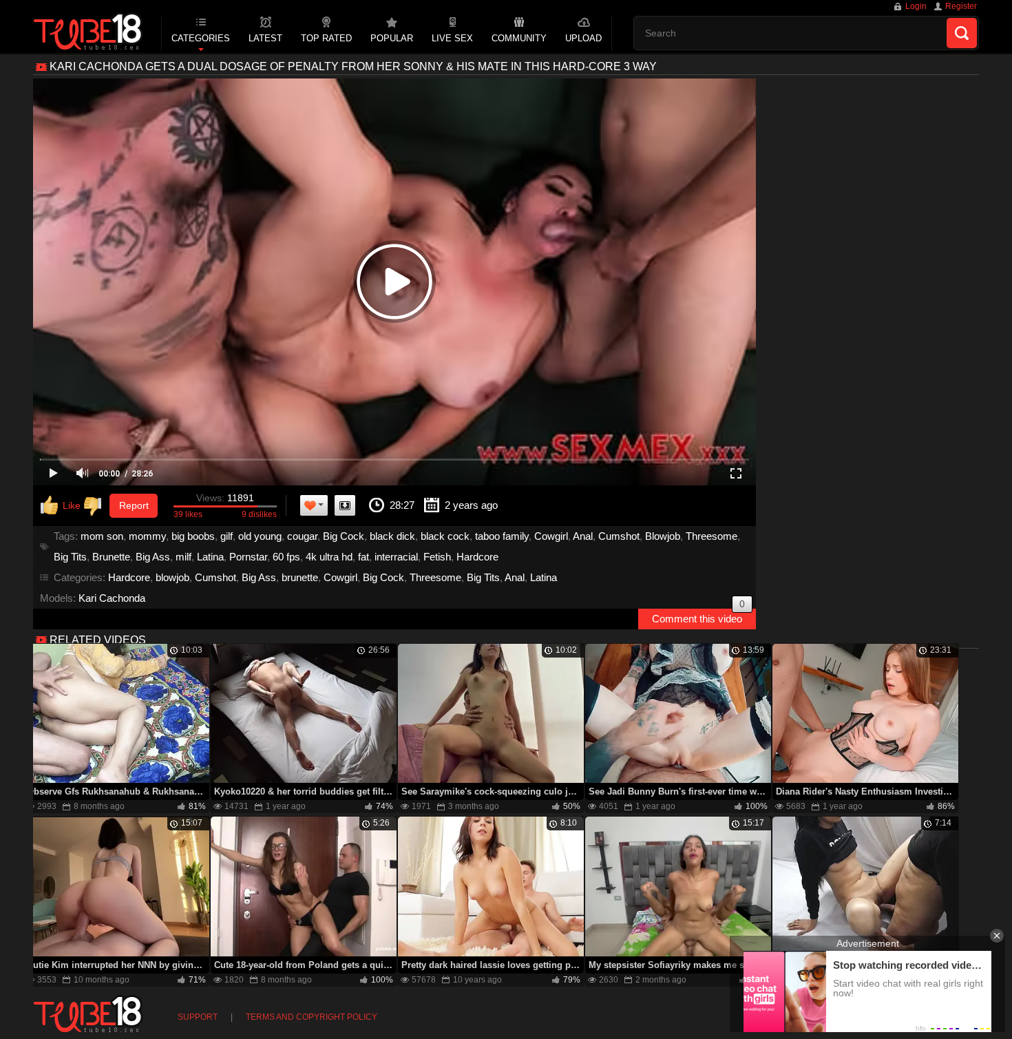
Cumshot (619, 536)
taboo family (502, 536)
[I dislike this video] (95, 506)
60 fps (286, 557)
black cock (445, 536)
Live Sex (452, 38)
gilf (226, 536)
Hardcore (477, 557)
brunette (300, 577)
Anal (583, 536)
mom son (102, 536)
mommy (147, 536)
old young (260, 536)
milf (183, 557)
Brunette (111, 557)
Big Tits (70, 557)
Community (519, 38)
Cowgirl (551, 536)
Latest (265, 38)
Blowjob (662, 536)
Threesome (711, 536)
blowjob (172, 577)
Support (198, 1017)
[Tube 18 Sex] (88, 33)
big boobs (193, 536)
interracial (396, 557)
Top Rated (326, 38)
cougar (302, 536)
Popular (391, 38)
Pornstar (248, 557)
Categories (200, 38)
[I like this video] (60, 506)
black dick (392, 536)
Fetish (437, 557)
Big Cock (343, 536)
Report (134, 505)
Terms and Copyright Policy (311, 1017)
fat (363, 557)
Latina (210, 557)
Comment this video (698, 617)
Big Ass (153, 557)
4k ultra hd (329, 557)
